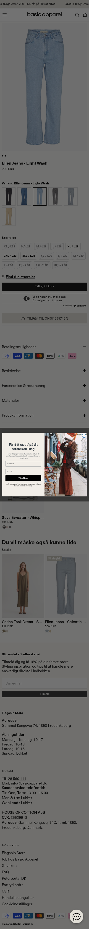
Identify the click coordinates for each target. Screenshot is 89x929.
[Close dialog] (84, 436)
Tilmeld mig (23, 478)
